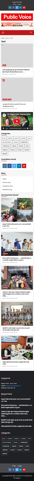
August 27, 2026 (14, 366)
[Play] (3, 128)
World (16, 142)
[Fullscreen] (30, 128)
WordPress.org (7, 189)
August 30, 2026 (14, 228)
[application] (17, 121)
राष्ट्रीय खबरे (26, 149)
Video (14, 4)
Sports (17, 138)
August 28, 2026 (14, 332)
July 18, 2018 (14, 108)
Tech (4, 65)
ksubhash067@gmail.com (13, 385)
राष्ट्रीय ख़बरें (4, 153)
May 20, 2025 (13, 74)
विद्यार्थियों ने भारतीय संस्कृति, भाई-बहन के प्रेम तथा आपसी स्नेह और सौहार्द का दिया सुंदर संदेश (16, 421)
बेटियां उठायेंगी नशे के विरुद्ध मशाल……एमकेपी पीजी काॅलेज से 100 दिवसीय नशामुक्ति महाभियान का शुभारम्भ (16, 406)
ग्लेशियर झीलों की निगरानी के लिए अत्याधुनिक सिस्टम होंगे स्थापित (16, 426)
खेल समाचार (21, 146)
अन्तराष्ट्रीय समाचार (23, 142)
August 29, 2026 (14, 262)
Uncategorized (6, 142)
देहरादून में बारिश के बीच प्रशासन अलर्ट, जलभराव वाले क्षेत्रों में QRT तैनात (15, 400)
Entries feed (7, 182)
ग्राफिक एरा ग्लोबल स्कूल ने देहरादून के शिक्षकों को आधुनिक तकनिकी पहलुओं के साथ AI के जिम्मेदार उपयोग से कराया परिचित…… (16, 294)
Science (10, 138)
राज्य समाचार (12, 149)
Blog (3, 138)
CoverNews (26, 476)
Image (19, 4)
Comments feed (8, 186)
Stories (5, 99)
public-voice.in (7, 108)
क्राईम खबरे (14, 146)
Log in (4, 179)
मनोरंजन (27, 146)
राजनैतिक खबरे (5, 149)
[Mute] (28, 128)
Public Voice (6, 74)
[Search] (31, 32)
